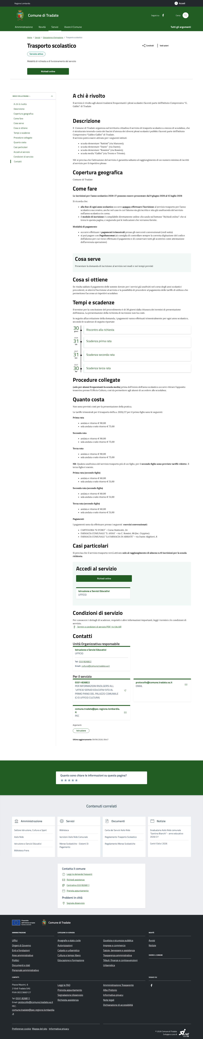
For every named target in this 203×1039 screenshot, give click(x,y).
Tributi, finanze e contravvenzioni (120, 960)
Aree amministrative (22, 955)
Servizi (54, 27)
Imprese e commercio (114, 945)
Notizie (152, 945)
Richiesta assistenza (68, 1000)
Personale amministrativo (25, 970)
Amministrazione (24, 27)
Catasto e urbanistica (68, 950)
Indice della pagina (20, 96)
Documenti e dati (21, 965)
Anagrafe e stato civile (69, 940)
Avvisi (152, 940)
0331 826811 (23, 998)
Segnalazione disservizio (70, 995)
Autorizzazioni (65, 945)
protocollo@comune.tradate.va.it (154, 682)
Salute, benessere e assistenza (119, 950)
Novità (42, 27)
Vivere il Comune (73, 27)
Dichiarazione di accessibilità (118, 1005)
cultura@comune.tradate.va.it (96, 666)
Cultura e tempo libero (69, 955)
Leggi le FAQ (64, 985)
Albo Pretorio (110, 990)
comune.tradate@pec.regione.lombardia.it (97, 710)
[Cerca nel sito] (185, 15)
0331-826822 (82, 682)
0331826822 (85, 661)
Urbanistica (109, 965)
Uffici (15, 940)
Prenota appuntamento (70, 990)
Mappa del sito (39, 1029)
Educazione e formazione (71, 960)
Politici (15, 960)
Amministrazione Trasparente (118, 985)
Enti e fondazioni (21, 950)
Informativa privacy (113, 995)
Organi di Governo (21, 945)
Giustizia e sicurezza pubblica (118, 940)
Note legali (108, 1000)
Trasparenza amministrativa (117, 955)
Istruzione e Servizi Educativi (94, 591)
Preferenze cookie (21, 1029)
